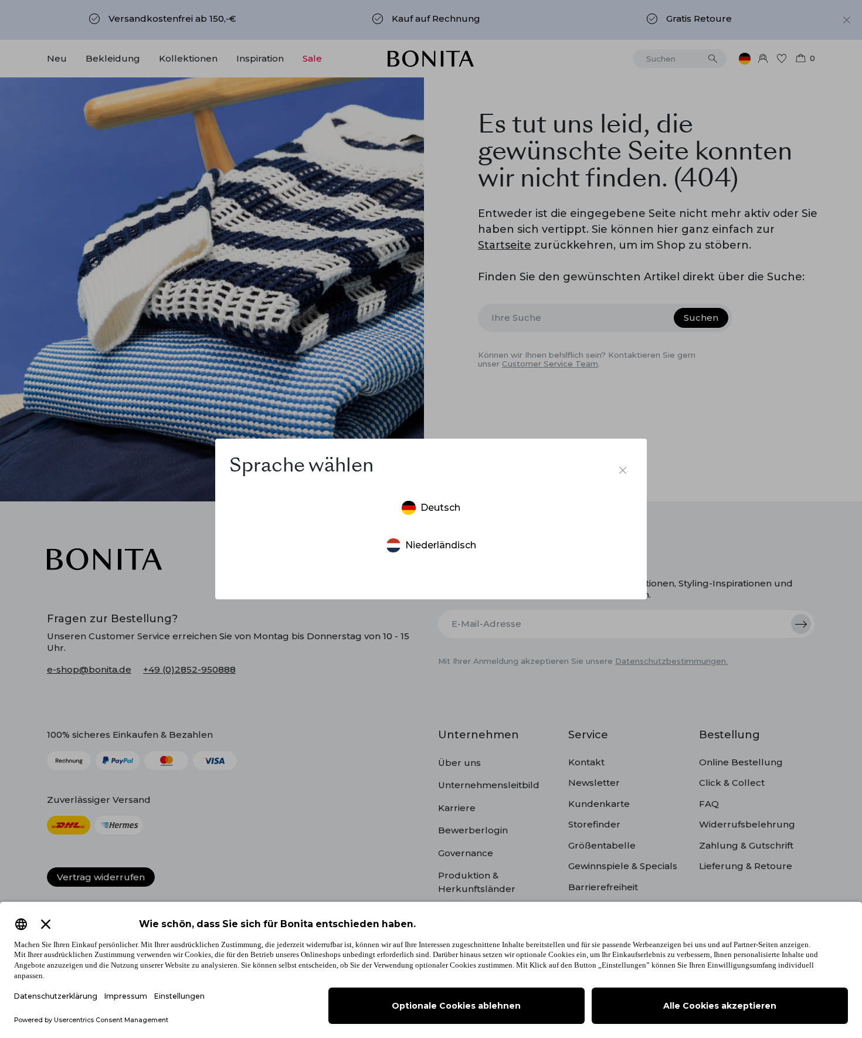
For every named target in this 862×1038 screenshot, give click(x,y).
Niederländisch (440, 545)
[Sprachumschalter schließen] (622, 470)
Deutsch (440, 507)
